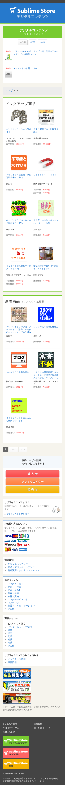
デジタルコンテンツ (18, 564)
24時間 (42, 42)
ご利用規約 (17, 778)
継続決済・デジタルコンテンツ (23, 570)
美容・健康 (13, 593)
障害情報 (12, 662)
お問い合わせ (9, 732)
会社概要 (6, 778)
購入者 (33, 473)
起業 (10, 630)
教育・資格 (13, 596)
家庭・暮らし (14, 590)
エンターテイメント (18, 599)
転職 (10, 642)
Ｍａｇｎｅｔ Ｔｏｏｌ (44, 175)
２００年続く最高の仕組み (45, 327)
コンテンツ (13, 602)
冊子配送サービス (42, 728)
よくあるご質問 (10, 724)
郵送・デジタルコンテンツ (21, 567)
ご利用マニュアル (11, 728)
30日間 (23, 42)
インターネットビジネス (20, 627)
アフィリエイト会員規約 (47, 778)
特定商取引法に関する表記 (14, 781)
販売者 (33, 489)
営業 (10, 636)
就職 (10, 639)
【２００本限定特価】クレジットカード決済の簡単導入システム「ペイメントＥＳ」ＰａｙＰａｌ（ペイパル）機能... (45, 378)
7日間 (32, 42)
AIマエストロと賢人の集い (26, 68)
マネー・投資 (14, 587)
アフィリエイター (32, 481)
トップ (9, 90)
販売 (10, 633)
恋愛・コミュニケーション (21, 605)
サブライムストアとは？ (17, 514)
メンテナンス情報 (17, 659)
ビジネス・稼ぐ (15, 584)
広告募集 (38, 724)
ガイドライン (29, 778)
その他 (11, 608)
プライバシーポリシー (36, 781)
